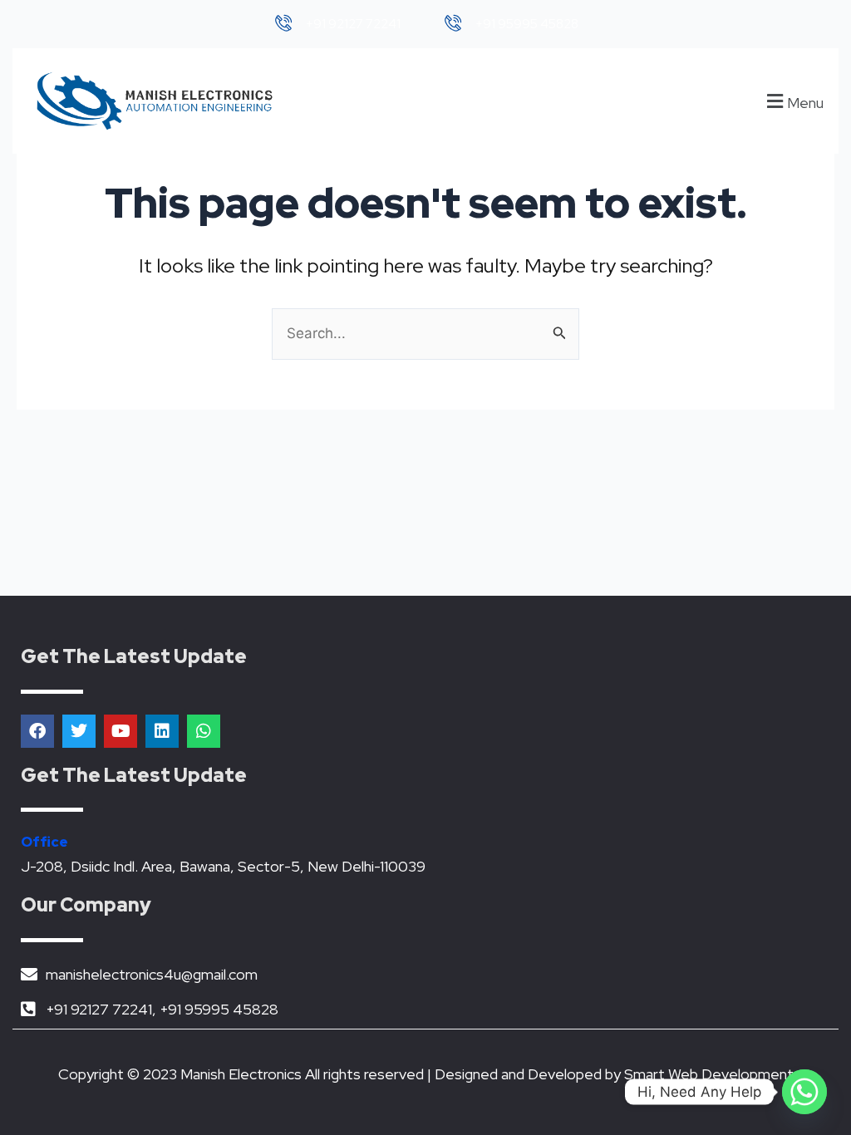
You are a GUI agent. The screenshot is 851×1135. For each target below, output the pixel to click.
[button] (793, 101)
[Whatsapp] (804, 1091)
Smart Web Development (709, 1073)
